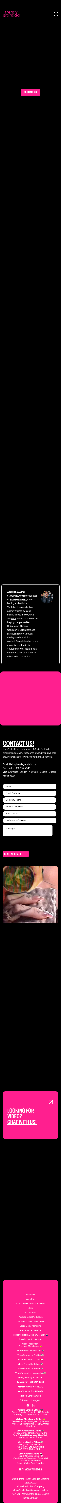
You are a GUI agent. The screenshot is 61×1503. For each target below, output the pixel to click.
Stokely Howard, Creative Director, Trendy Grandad (36, 78)
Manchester (9, 776)
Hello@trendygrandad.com (22, 764)
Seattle (43, 772)
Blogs (30, 1308)
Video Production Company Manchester (30, 1345)
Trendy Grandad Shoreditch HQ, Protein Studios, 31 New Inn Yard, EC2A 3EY (30, 1412)
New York (33, 772)
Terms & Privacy (30, 1498)
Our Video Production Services (30, 1304)
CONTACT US (30, 92)
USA (13, 619)
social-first (20, 681)
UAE (31, 615)
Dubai (52, 772)
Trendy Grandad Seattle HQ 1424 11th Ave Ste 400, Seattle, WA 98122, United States (30, 1446)
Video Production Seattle (30, 1355)
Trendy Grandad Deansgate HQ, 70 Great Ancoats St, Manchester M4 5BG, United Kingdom (30, 1423)
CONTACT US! (18, 744)
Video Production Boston (30, 1369)
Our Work (30, 1295)
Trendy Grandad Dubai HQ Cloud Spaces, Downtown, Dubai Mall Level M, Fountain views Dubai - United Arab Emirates (30, 1458)
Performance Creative (30, 1331)
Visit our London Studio (30, 1396)
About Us (30, 1299)
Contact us (30, 1313)
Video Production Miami (30, 1364)
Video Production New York (31, 1351)
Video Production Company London (30, 1335)
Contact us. (44, 715)
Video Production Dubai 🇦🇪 (30, 1360)
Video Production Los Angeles (30, 1373)
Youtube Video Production (30, 1317)
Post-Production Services (30, 1340)
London (23, 772)
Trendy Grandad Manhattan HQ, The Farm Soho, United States (30, 1434)
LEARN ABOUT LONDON (13, 1068)
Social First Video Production (30, 1322)
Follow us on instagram (30, 1401)
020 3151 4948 (22, 768)
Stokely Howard (15, 596)
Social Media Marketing (30, 1326)
